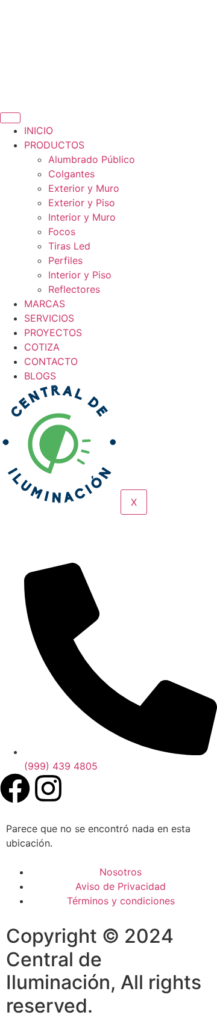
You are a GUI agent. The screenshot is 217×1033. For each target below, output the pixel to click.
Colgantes (71, 174)
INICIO (38, 130)
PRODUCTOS (54, 145)
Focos (61, 231)
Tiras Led (69, 246)
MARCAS (44, 304)
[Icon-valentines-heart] (15, 544)
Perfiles (65, 260)
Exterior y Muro (83, 188)
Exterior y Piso (81, 203)
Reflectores (74, 289)
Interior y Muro (82, 217)
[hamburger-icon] (10, 117)
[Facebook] (15, 788)
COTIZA (42, 347)
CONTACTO (51, 361)
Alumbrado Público (91, 159)
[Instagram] (48, 788)
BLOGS (40, 376)
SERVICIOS (49, 318)
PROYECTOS (53, 332)
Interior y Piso (80, 275)
